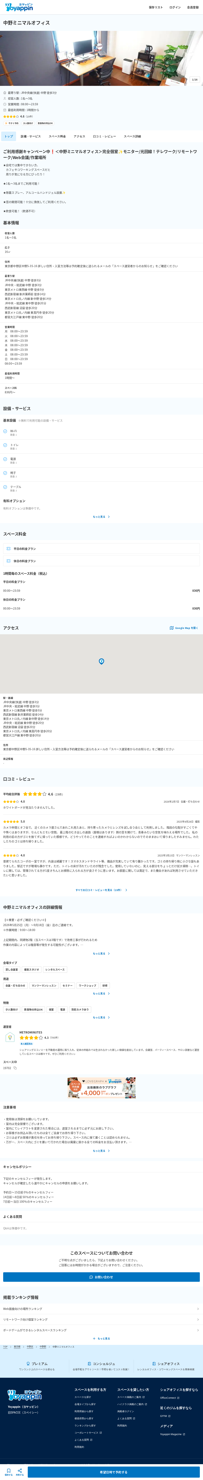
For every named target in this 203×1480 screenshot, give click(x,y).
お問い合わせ (104, 1277)
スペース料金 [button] (57, 136)
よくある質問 (82, 1439)
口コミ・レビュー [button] (104, 136)
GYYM (163, 1416)
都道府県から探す (84, 1418)
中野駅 (43, 1346)
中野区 (30, 1346)
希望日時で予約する (113, 1472)
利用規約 (79, 1447)
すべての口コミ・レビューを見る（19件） (99, 890)
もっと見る (99, 516)
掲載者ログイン (125, 1411)
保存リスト (156, 7)
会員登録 (193, 7)
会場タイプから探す (85, 1404)
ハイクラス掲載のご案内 (130, 1404)
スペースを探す (83, 1397)
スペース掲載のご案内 (129, 1397)
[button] (101, 58)
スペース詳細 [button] (132, 136)
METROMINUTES (30, 1032)
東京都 (17, 1346)
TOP (5, 1346)
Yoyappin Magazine (171, 1434)
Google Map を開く (186, 628)
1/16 (195, 79)
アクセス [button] (79, 136)
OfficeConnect (168, 1397)
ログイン (175, 7)
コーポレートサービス (86, 1432)
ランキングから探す (85, 1425)
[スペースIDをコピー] (15, 1068)
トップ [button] (8, 136)
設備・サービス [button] (31, 136)
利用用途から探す (84, 1411)
